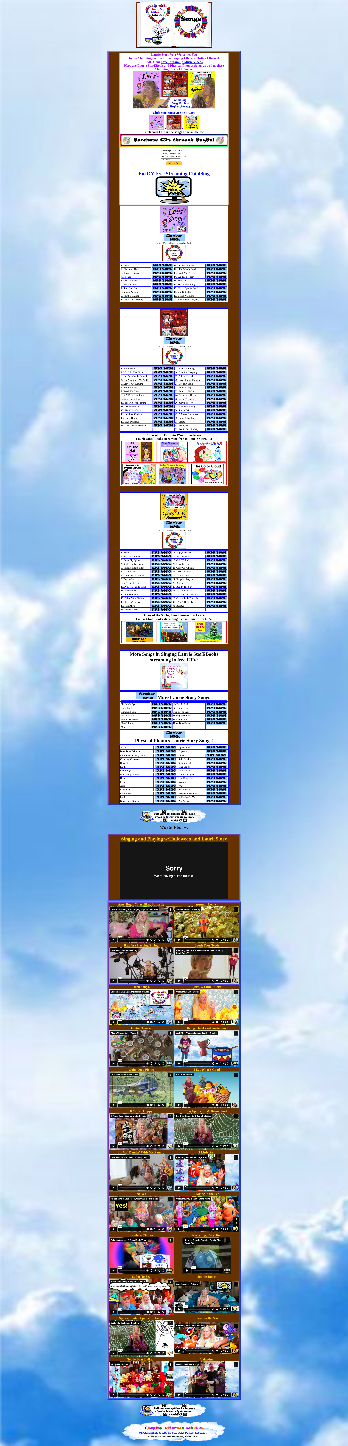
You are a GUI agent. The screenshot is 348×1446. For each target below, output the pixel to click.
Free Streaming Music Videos (182, 62)
